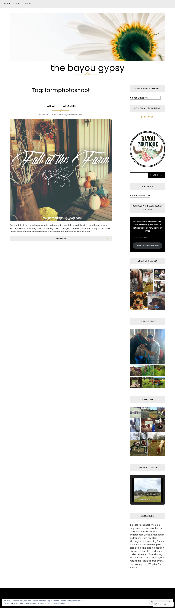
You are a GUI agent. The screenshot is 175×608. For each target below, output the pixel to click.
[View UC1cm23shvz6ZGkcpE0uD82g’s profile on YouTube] (152, 117)
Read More (61, 238)
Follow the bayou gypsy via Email (147, 208)
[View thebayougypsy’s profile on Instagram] (145, 117)
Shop (16, 4)
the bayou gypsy (88, 68)
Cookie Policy (59, 603)
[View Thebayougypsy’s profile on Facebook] (142, 117)
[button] (142, 280)
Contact (28, 4)
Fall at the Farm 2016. (61, 106)
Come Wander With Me (147, 245)
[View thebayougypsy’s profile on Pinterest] (149, 117)
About (7, 4)
